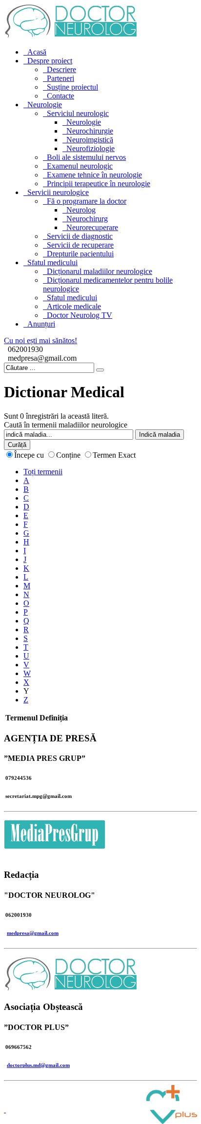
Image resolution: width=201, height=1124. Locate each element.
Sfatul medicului (52, 262)
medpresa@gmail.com (33, 933)
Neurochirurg (87, 218)
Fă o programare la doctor (86, 201)
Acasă (36, 52)
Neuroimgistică (89, 140)
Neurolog (81, 210)
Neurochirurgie (89, 131)
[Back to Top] (5, 1109)
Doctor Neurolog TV (79, 315)
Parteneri (60, 78)
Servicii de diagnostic (80, 236)
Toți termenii (42, 471)
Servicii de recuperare (80, 245)
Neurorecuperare (92, 227)
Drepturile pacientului (80, 254)
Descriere (61, 69)
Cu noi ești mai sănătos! (40, 340)
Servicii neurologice (58, 192)
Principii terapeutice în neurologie (98, 183)
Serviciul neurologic (78, 113)
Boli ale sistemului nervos (86, 157)
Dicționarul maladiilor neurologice (99, 271)
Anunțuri (41, 324)
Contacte (60, 96)
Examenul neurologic (80, 166)
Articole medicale (74, 306)
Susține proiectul (72, 87)
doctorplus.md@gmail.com (38, 1065)
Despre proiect (49, 61)
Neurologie (44, 104)
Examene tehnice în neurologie (94, 175)
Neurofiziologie (90, 148)
